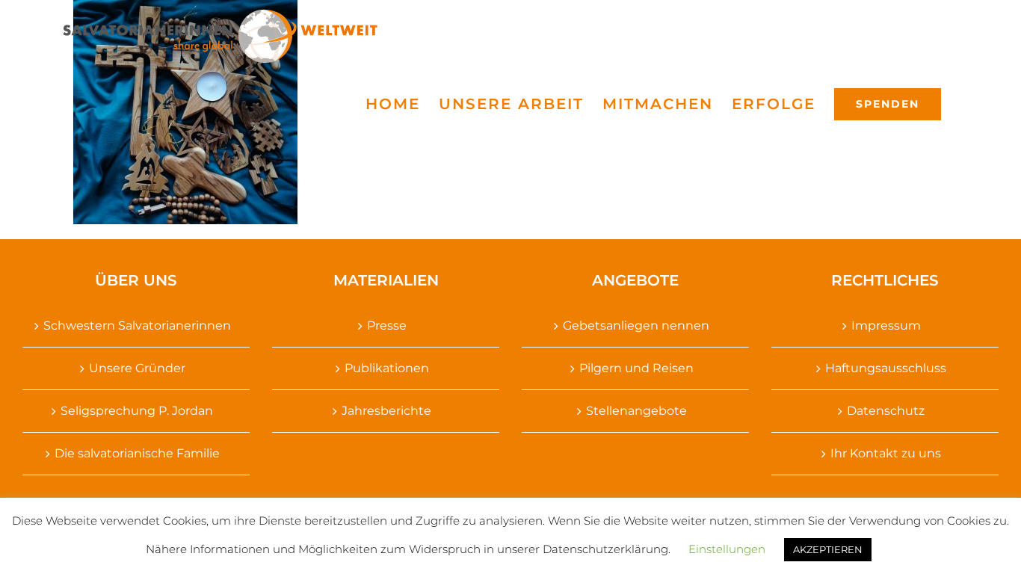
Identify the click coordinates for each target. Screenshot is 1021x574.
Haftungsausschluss (885, 368)
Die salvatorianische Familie (137, 453)
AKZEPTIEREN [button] (828, 549)
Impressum (886, 325)
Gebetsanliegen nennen (636, 325)
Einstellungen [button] (726, 549)
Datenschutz (886, 411)
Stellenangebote (636, 411)
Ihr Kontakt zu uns (885, 453)
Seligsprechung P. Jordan (137, 411)
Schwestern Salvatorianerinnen (137, 325)
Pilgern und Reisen (636, 368)
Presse (387, 325)
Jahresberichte (386, 411)
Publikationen (387, 368)
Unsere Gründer (137, 368)
